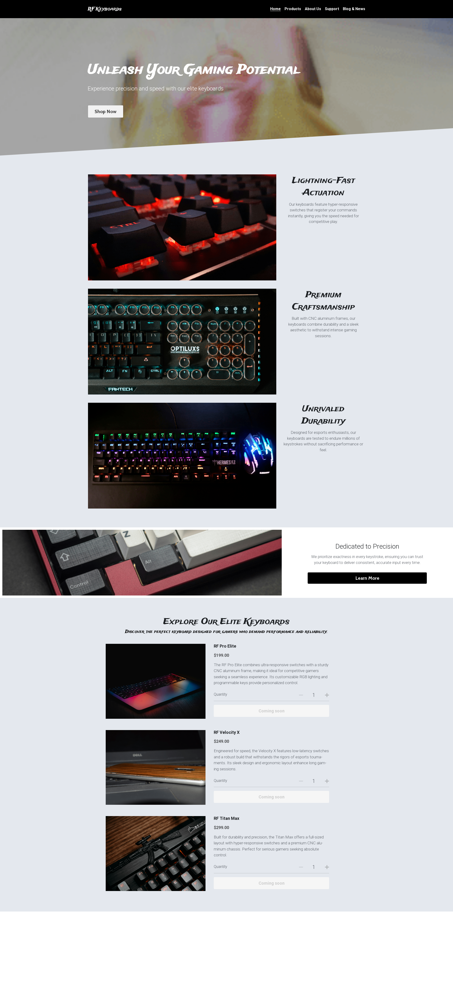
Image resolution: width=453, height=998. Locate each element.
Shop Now (106, 111)
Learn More (367, 578)
